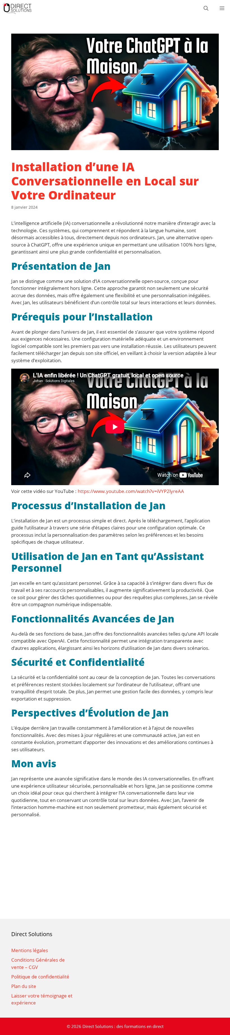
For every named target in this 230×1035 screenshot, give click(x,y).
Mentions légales (29, 950)
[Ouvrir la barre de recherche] (206, 8)
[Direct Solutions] (17, 8)
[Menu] (222, 8)
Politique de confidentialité (40, 976)
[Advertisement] (115, 874)
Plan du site (23, 986)
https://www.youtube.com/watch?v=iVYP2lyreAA (131, 491)
